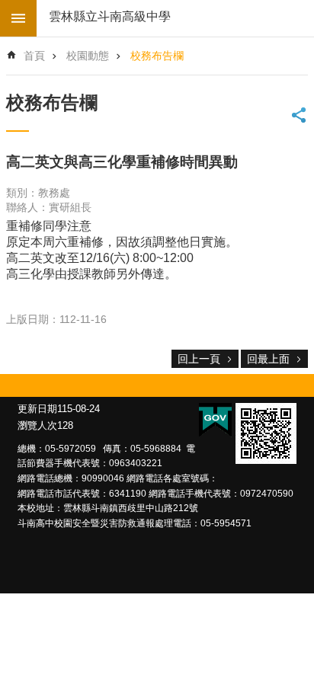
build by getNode (18, 18)
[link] (266, 433)
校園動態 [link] (87, 56)
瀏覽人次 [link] (37, 425)
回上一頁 (199, 359)
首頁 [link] (34, 56)
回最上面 (268, 359)
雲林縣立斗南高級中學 (110, 16)
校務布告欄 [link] (157, 56)
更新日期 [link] (37, 408)
